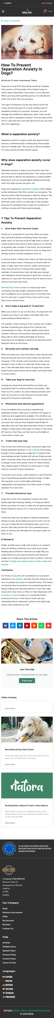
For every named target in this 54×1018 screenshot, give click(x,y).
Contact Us (8, 928)
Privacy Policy (9, 954)
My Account (8, 920)
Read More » (10, 708)
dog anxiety (17, 579)
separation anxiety (30, 189)
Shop (5, 908)
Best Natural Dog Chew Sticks (19, 749)
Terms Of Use (9, 963)
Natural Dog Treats (10, 287)
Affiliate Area (9, 946)
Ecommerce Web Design (40, 1010)
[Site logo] (27, 11)
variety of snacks (11, 595)
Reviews (7, 924)
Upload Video (9, 950)
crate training (32, 450)
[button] (6, 625)
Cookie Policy (9, 958)
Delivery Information (12, 912)
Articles (6, 942)
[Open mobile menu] (3, 11)
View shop (27, 680)
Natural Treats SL (21, 1010)
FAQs (5, 916)
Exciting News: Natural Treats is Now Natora (26, 805)
